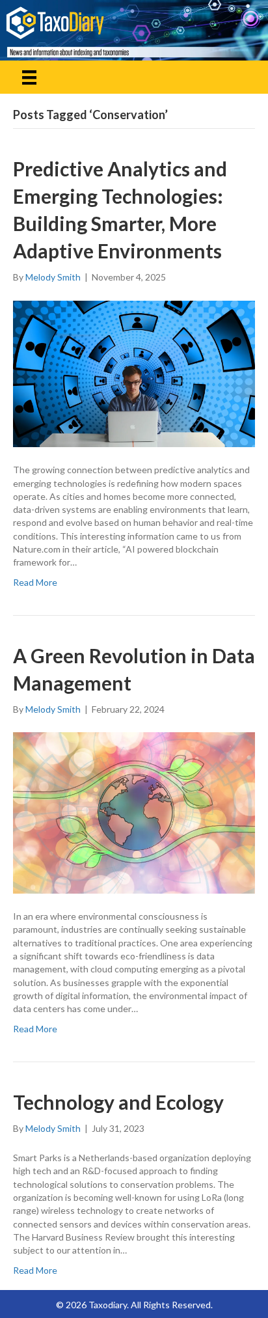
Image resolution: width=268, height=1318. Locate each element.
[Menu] (29, 77)
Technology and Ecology (118, 1102)
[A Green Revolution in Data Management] (134, 811)
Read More (35, 582)
